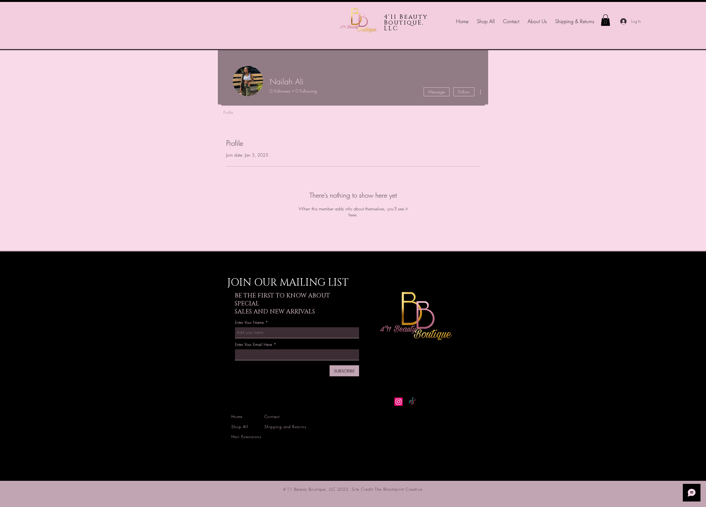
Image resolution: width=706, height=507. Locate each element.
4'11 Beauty (406, 17)
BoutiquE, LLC (404, 26)
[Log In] (622, 21)
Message (436, 92)
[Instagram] (398, 402)
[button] (605, 20)
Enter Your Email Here (253, 345)
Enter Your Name (249, 323)
